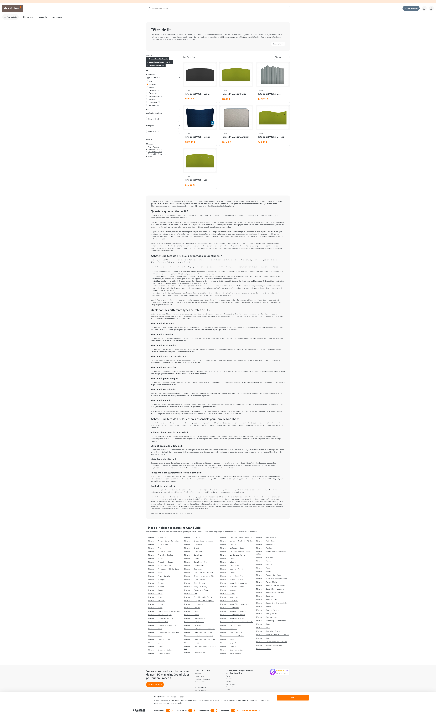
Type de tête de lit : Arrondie (158, 59)
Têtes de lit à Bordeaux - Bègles (160, 615)
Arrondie (153, 84)
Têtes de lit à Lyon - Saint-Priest (232, 576)
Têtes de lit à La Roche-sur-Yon (195, 643)
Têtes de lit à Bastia (155, 593)
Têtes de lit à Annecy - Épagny (159, 565)
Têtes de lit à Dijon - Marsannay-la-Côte (199, 576)
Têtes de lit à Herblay (192, 607)
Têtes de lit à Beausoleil (156, 600)
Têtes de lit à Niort (227, 639)
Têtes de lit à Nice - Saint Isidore (232, 636)
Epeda (150, 156)
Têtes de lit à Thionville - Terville (268, 631)
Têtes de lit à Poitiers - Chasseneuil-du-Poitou (271, 552)
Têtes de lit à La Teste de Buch (195, 652)
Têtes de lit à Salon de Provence (268, 610)
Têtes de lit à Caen (155, 636)
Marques (149, 144)
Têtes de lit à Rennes (263, 571)
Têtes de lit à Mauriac (228, 590)
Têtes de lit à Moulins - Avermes (232, 618)
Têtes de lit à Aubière (156, 583)
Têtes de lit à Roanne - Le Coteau (268, 575)
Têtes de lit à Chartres (192, 537)
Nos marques (28, 17)
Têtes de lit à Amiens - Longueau (160, 551)
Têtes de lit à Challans (156, 646)
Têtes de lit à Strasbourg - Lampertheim (271, 620)
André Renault (230, 678)
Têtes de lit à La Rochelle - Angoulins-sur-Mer (200, 647)
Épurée (153, 93)
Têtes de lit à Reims (263, 568)
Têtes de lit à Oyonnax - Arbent (232, 650)
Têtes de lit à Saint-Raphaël (266, 599)
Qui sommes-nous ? (201, 690)
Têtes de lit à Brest (155, 629)
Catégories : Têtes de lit (156, 65)
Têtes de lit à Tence (263, 627)
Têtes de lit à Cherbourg (193, 544)
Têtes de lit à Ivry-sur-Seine (194, 618)
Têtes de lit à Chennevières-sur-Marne (198, 541)
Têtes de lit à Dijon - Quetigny (195, 579)
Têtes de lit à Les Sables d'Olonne (232, 555)
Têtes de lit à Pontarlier (264, 557)
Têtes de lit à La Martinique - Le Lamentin (199, 629)
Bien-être (198, 673)
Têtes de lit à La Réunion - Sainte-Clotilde (199, 639)
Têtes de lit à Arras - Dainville (159, 576)
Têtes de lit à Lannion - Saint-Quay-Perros (236, 537)
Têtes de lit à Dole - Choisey (194, 583)
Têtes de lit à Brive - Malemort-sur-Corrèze (164, 632)
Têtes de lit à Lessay (227, 558)
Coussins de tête (155, 96)
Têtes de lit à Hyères (191, 611)
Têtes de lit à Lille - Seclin (229, 565)
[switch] (191, 710)
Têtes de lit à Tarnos (263, 624)
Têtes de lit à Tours (263, 638)
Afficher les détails (249, 710)
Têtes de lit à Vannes (263, 649)
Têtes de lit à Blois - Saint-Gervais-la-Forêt (164, 611)
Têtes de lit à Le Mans (228, 544)
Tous (150, 81)
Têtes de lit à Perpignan (265, 548)
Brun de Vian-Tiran (155, 151)
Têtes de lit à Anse (155, 572)
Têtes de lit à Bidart (155, 607)
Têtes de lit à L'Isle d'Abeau (194, 622)
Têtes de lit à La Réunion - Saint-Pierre (198, 636)
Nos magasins (57, 17)
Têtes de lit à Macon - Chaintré (231, 579)
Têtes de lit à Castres (155, 643)
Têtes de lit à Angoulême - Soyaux (160, 562)
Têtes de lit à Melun (227, 593)
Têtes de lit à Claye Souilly (193, 551)
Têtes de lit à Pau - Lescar (265, 544)
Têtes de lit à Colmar (191, 558)
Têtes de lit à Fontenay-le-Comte (196, 590)
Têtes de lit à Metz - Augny (230, 597)
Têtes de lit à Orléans (228, 646)
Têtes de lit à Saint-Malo (265, 596)
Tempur (228, 676)
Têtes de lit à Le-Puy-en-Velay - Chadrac (235, 551)
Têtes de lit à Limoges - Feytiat (231, 569)
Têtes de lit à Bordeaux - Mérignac (160, 618)
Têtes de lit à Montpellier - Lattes (232, 615)
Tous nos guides (200, 681)
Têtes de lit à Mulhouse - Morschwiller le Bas (236, 622)
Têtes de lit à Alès (154, 548)
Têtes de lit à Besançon (156, 604)
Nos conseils (42, 17)
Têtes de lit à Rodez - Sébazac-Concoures (271, 578)
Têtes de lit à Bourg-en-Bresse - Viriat (162, 625)
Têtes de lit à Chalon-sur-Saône (160, 650)
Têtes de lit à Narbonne (228, 629)
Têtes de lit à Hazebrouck (193, 604)
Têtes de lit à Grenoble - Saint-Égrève (198, 597)
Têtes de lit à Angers (155, 558)
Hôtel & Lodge (230, 684)
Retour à (149, 139)
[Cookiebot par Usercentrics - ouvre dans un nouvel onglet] (139, 710)
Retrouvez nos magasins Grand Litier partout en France (171, 513)
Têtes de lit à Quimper (264, 564)
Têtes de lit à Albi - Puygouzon (159, 544)
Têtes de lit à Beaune (155, 597)
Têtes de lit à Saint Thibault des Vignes (270, 585)
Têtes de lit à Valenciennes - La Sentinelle (271, 641)
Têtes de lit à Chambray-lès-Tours (160, 653)
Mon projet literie (411, 8)
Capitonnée (154, 90)
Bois (151, 87)
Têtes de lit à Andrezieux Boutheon (161, 555)
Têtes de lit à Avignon (156, 590)
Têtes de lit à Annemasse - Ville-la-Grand (163, 569)
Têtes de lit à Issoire (191, 615)
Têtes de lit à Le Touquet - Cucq (232, 548)
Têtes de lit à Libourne (228, 562)
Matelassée (154, 99)
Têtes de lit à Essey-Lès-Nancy (195, 586)
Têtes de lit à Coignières (193, 555)
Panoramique (154, 102)
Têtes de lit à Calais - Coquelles (159, 639)
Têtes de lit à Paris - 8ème (265, 541)
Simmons (229, 681)
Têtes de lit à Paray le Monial (230, 653)
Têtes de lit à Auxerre (156, 586)
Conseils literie (199, 676)
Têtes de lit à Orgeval (228, 643)
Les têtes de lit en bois (159, 404)
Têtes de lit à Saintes (263, 606)
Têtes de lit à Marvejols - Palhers (232, 586)
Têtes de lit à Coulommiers (194, 565)
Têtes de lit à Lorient (227, 572)
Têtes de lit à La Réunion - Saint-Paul (198, 632)
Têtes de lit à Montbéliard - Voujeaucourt (235, 604)
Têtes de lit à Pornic (263, 561)
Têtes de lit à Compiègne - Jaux (195, 562)
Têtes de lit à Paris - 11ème (266, 537)
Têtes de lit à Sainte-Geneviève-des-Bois (271, 603)
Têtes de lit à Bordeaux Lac (158, 622)
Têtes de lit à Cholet (191, 548)
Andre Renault (153, 147)
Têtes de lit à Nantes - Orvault (231, 625)
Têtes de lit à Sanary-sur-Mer (267, 613)
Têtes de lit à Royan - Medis (266, 582)
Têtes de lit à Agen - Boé (157, 537)
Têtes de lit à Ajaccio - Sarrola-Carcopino (163, 541)
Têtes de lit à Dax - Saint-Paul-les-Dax (198, 572)
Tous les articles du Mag (202, 679)
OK (292, 698)
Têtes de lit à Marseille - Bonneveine (233, 583)
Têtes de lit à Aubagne (156, 579)
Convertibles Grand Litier (157, 154)
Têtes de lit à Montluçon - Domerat (233, 611)
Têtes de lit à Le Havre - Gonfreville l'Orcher (236, 541)
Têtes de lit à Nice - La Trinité (231, 632)
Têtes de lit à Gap (190, 593)
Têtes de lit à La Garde (192, 625)
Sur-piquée (154, 105)
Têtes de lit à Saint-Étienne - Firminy (270, 592)
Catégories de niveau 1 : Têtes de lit (160, 62)
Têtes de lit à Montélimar (229, 607)
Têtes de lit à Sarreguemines (266, 617)
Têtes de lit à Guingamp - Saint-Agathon (199, 600)
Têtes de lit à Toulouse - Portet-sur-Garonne (272, 634)
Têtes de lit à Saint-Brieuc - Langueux (270, 589)
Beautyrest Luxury (155, 149)
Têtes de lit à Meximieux (229, 600)
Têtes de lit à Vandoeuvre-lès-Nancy (269, 645)
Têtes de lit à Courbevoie (193, 569)
